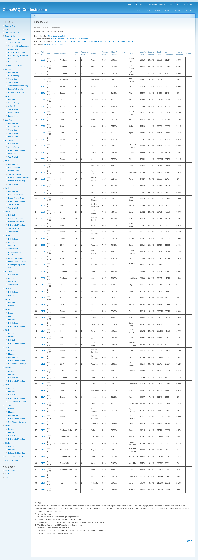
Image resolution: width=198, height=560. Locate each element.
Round (56, 53)
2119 (43, 410)
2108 (43, 338)
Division (63, 53)
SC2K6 (7, 330)
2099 (43, 278)
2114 (43, 377)
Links (10, 316)
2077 (43, 133)
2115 (43, 384)
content (8, 477)
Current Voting (13, 76)
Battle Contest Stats (15, 195)
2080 (43, 152)
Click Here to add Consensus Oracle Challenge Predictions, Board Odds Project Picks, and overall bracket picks (95, 41)
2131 (43, 490)
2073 (43, 106)
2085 (43, 186)
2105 (43, 318)
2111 (43, 357)
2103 (43, 304)
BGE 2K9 (8, 271)
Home (36, 16)
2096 (43, 258)
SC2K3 (147, 10)
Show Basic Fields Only (57, 36)
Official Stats (12, 79)
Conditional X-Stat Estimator (18, 46)
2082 (43, 166)
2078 (43, 139)
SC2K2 (137, 10)
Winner (93, 53)
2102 (43, 298)
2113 (43, 371)
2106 (43, 324)
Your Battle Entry (14, 205)
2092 (43, 232)
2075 (43, 119)
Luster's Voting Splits (15, 89)
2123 (43, 437)
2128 (43, 470)
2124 (43, 443)
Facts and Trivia (14, 62)
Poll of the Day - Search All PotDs (18, 57)
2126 (43, 456)
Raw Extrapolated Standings (14, 253)
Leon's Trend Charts (15, 65)
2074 (43, 113)
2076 (43, 126)
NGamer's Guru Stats (16, 92)
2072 (43, 100)
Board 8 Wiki (174, 4)
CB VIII (7, 236)
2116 (43, 390)
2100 (43, 285)
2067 (43, 67)
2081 (43, 159)
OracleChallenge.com (157, 4)
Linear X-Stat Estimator (16, 39)
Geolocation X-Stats (15, 258)
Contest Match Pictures (136, 4)
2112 (43, 364)
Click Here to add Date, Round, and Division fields (69, 39)
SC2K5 (167, 10)
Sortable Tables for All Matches (16, 457)
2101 (43, 291)
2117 (43, 397)
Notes (188, 53)
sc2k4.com (188, 4)
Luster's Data (13, 116)
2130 (43, 483)
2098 (43, 271)
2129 (43, 476)
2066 (43, 60)
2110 (43, 351)
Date (48, 53)
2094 (43, 245)
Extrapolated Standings (16, 150)
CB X (7, 96)
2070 (43, 86)
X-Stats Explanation (12, 460)
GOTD (7, 212)
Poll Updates (13, 72)
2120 (43, 417)
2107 (43, 331)
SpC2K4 (178, 10)
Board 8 (8, 29)
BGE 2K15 (9, 140)
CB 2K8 (8, 289)
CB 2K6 (8, 310)
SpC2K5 (189, 10)
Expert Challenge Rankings (18, 177)
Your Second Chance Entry (18, 86)
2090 (43, 219)
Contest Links (10, 36)
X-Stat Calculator (14, 43)
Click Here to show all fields (52, 44)
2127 (43, 463)
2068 (43, 73)
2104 (43, 311)
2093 (43, 238)
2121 (43, 423)
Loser (131, 53)
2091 (43, 225)
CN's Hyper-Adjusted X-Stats (17, 266)
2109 (43, 344)
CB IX (7, 161)
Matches (11, 320)
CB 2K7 (8, 299)
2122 (43, 430)
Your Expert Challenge (16, 174)
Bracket (11, 242)
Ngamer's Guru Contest (16, 53)
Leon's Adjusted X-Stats (17, 262)
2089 (43, 212)
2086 (43, 192)
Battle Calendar (14, 168)
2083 (43, 172)
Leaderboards (13, 171)
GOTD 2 (8, 69)
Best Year (8, 120)
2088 (43, 205)
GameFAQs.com (11, 26)
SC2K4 (157, 10)
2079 (43, 146)
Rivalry (7, 188)
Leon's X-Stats (13, 113)
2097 (43, 265)
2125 (43, 450)
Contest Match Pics (12, 33)
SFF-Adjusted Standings (17, 364)
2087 (43, 199)
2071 (43, 93)
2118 (43, 404)
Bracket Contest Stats (16, 198)
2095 (43, 252)
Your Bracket (13, 82)
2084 (43, 179)
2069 (43, 80)
